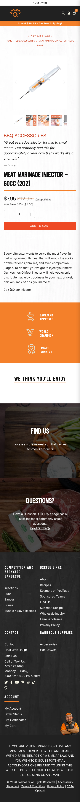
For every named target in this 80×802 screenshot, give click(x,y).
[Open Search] (63, 13)
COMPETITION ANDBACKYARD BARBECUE (18, 572)
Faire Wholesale (51, 619)
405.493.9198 (14, 666)
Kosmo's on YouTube (54, 590)
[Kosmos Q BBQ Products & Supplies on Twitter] (6, 682)
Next (47, 36)
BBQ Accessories (25, 135)
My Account (12, 708)
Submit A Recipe (51, 608)
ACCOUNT (11, 697)
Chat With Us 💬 (15, 650)
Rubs (7, 594)
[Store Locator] (5, 688)
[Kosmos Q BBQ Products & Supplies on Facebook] (11, 682)
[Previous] (16, 83)
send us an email (46, 775)
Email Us (10, 656)
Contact (9, 644)
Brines (8, 605)
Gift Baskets (48, 650)
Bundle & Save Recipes (20, 611)
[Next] (63, 83)
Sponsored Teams (52, 596)
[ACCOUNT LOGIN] (69, 13)
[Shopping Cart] (74, 13)
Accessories (48, 644)
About (44, 579)
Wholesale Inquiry (52, 613)
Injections (11, 588)
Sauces (9, 599)
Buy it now (41, 237)
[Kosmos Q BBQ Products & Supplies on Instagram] (28, 682)
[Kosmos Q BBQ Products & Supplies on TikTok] (33, 682)
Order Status (13, 714)
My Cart (9, 725)
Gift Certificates (15, 720)
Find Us (45, 602)
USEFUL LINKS (51, 568)
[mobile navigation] (5, 13)
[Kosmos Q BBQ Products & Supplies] (15, 13)
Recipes (45, 585)
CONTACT (11, 633)
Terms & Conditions (33, 786)
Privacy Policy (50, 625)
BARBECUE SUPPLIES (56, 633)
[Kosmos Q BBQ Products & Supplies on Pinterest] (22, 682)
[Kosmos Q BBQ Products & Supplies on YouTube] (17, 682)
